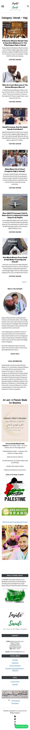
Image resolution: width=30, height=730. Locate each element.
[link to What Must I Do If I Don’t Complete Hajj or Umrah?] (15, 158)
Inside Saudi (15, 354)
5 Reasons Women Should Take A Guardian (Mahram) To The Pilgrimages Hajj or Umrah (15, 43)
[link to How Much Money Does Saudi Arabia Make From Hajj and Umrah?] (15, 246)
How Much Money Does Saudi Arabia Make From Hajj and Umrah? (15, 259)
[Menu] (2, 6)
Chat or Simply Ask (21, 726)
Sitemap (15, 684)
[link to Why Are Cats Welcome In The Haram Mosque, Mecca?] (15, 74)
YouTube (15, 660)
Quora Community (15, 665)
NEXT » (24, 282)
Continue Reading (15, 59)
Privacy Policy (15, 681)
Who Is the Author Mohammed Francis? (15, 522)
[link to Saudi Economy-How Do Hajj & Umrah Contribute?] (15, 116)
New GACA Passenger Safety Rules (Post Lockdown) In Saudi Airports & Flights (15, 215)
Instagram (15, 663)
